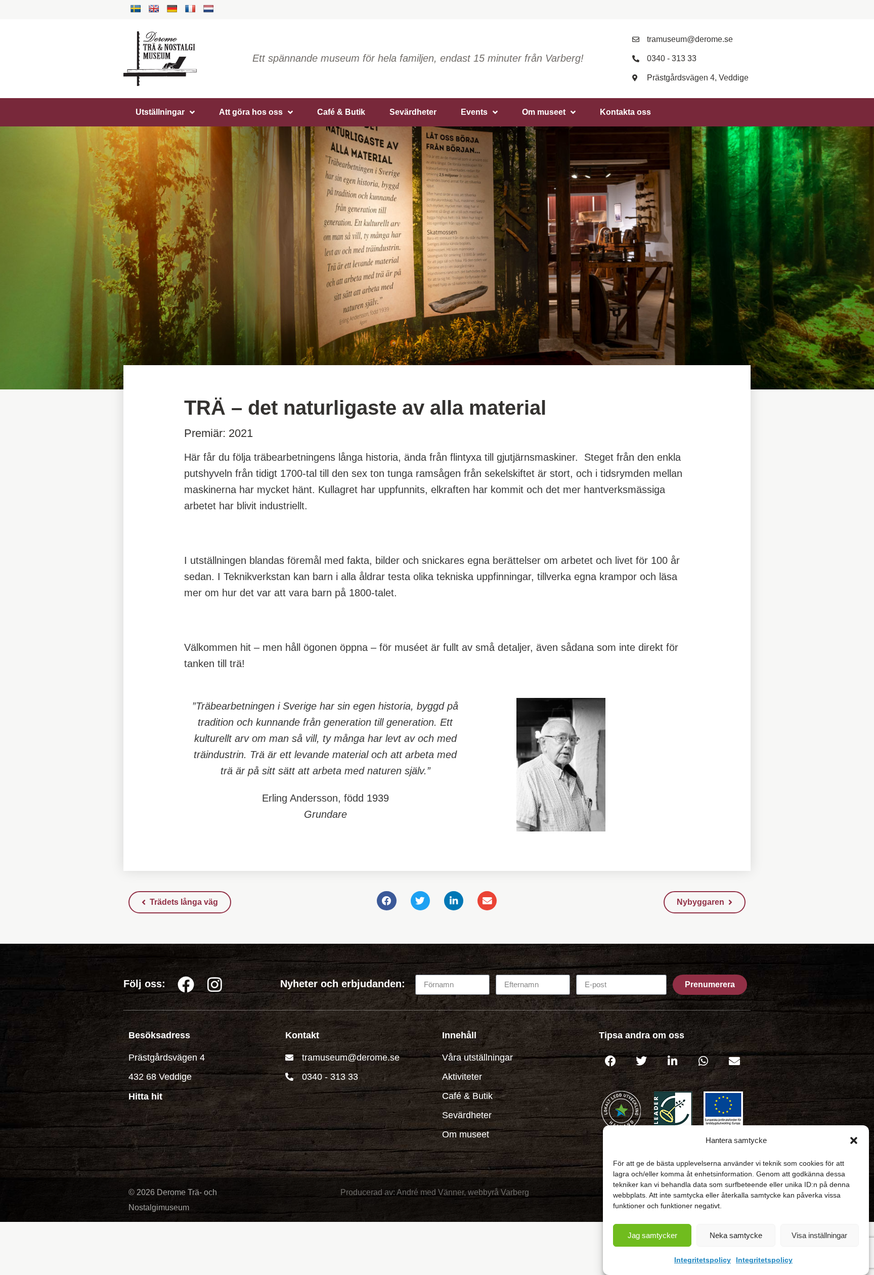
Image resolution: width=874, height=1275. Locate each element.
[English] (154, 9)
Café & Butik (341, 112)
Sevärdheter (412, 112)
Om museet (543, 112)
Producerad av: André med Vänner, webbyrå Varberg (434, 1192)
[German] (172, 9)
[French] (190, 9)
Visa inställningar (819, 1235)
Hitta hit (145, 1096)
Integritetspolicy (702, 1260)
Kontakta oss (625, 112)
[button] (854, 1140)
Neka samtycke (736, 1235)
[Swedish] (135, 9)
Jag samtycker (652, 1235)
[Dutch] (208, 9)
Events (474, 112)
